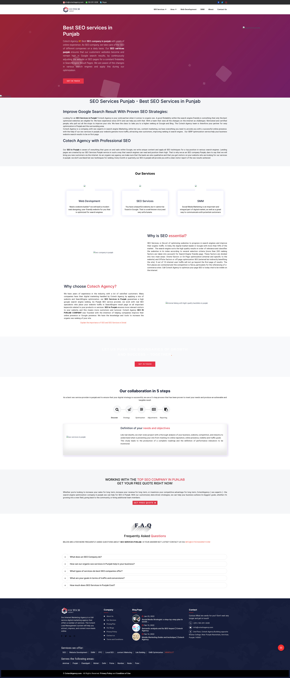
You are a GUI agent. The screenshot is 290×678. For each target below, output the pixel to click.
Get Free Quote (144, 503)
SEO (64, 652)
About (211, 9)
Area (172, 9)
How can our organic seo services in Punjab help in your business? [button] (102, 564)
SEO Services (159, 9)
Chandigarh (85, 663)
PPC (100, 652)
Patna (112, 663)
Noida (129, 663)
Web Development (189, 9)
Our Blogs (110, 628)
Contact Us (222, 9)
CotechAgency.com (73, 673)
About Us (110, 616)
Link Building (140, 652)
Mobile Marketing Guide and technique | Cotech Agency (163, 638)
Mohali (96, 663)
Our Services (111, 620)
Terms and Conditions (115, 639)
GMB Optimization (156, 652)
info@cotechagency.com (74, 2)
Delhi (104, 663)
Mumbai (120, 663)
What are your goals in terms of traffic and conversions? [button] (97, 578)
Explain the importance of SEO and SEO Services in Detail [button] (103, 323)
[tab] (117, 413)
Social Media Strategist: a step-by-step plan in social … (162, 620)
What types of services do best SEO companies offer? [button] (96, 571)
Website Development (78, 652)
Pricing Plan (111, 624)
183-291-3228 (92, 2)
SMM (202, 9)
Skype (104, 2)
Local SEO (109, 652)
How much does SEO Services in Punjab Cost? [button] (92, 585)
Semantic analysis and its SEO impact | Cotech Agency (162, 629)
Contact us (111, 635)
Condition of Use (123, 673)
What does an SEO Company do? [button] (86, 557)
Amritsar (66, 663)
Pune (137, 663)
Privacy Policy (112, 632)
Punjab (75, 663)
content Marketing (125, 652)
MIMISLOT (169, 652)
